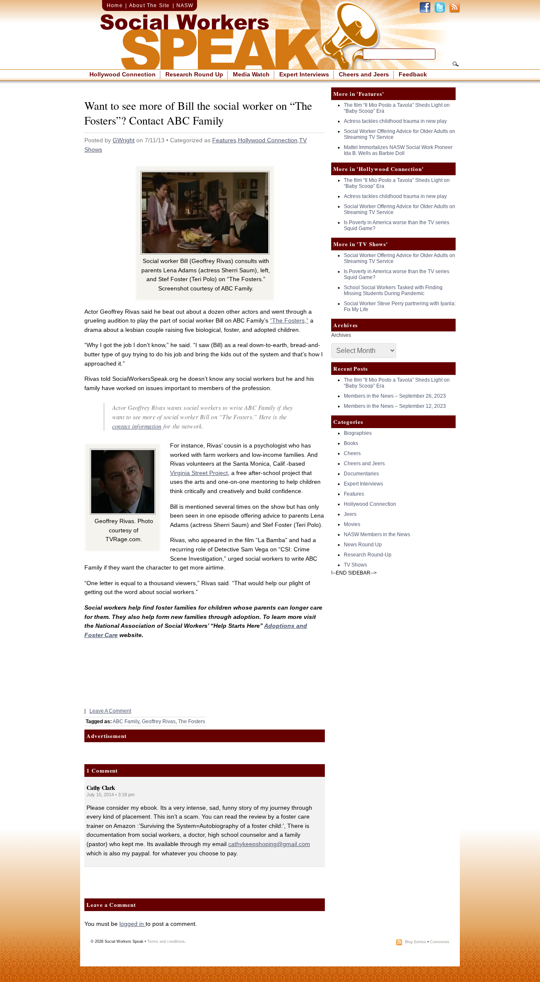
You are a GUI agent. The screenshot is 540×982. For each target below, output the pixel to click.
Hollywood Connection (122, 74)
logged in (132, 923)
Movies (352, 524)
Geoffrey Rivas (159, 721)
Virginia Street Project (199, 472)
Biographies (358, 433)
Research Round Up (194, 74)
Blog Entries (415, 942)
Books (351, 443)
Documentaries (361, 474)
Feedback (413, 74)
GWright (124, 140)
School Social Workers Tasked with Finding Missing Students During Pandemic (393, 290)
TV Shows (355, 565)
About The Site (149, 5)
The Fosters (191, 721)
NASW (185, 5)
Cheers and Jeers (364, 74)
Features (224, 140)
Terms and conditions (166, 941)
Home (115, 5)
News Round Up (363, 545)
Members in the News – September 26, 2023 (395, 396)
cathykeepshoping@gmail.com (269, 844)
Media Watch (251, 74)
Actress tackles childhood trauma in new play (395, 121)
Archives (341, 335)
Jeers (350, 514)
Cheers (352, 453)
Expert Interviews (304, 74)
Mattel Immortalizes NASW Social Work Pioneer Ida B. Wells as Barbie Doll (398, 150)
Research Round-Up (368, 555)
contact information (137, 426)
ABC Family (126, 721)
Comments (439, 942)
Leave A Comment (110, 711)
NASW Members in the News (377, 534)
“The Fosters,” (289, 320)
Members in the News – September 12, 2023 (395, 406)
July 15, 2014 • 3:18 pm (110, 794)
